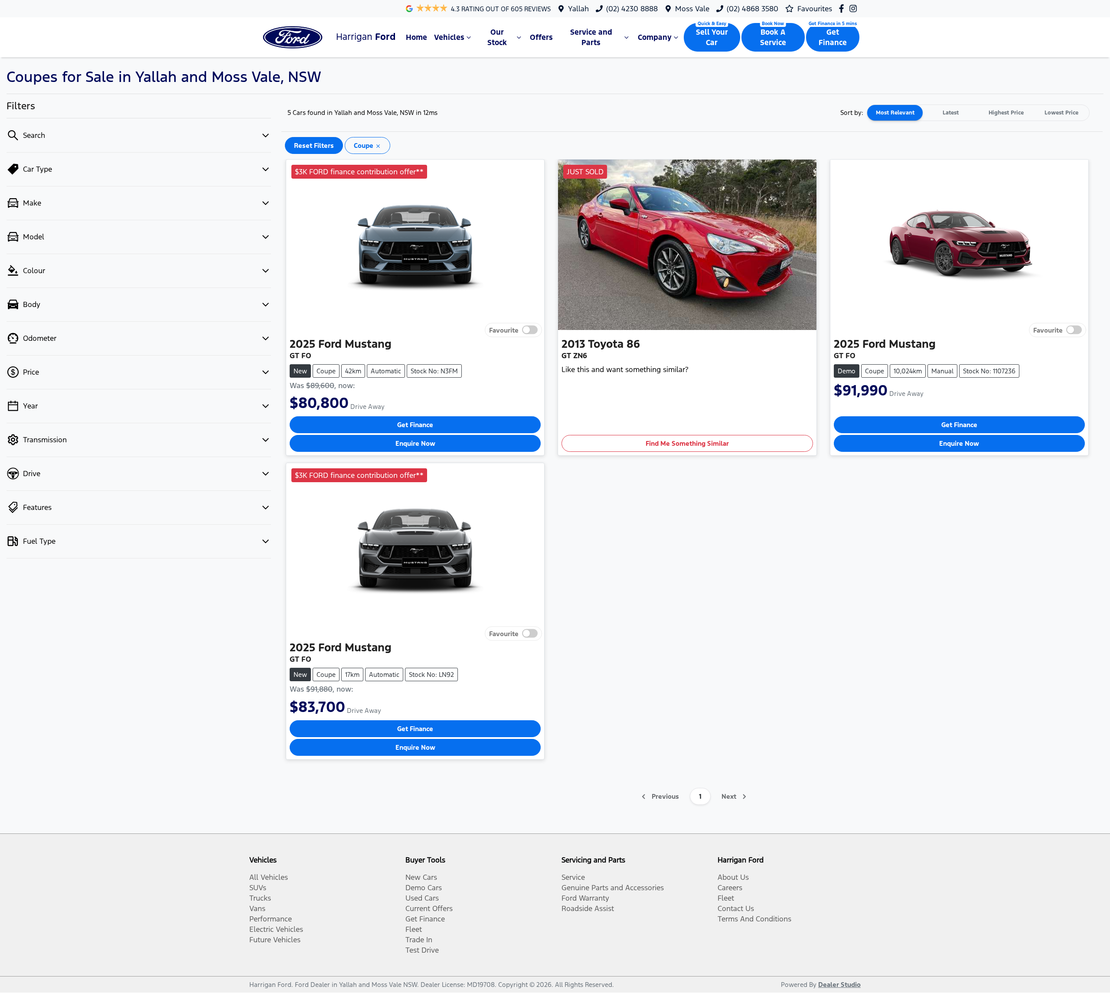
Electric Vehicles (276, 929)
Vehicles (449, 37)
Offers (541, 37)
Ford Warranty (585, 898)
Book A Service (773, 37)
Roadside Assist (588, 908)
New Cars (421, 877)
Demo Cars (423, 887)
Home (416, 37)
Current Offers (429, 908)
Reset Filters (314, 145)
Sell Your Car (712, 37)
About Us (733, 877)
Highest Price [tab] (1006, 112)
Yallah (578, 8)
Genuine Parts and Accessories (613, 887)
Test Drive (422, 950)
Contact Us (736, 908)
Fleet (413, 929)
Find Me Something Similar (687, 443)
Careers (730, 887)
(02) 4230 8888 (632, 8)
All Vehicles (268, 877)
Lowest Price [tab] (1061, 112)
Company (655, 37)
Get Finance (833, 37)
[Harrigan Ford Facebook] (843, 8)
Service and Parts (591, 37)
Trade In (418, 939)
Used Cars (422, 898)
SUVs (257, 887)
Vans (257, 908)
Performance (270, 919)
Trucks (260, 898)
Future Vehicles (274, 939)
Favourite (504, 330)
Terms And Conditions (754, 919)
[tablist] (978, 113)
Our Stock (497, 37)
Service (573, 877)
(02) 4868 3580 (752, 8)
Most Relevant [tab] (895, 112)
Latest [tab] (951, 112)
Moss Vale (692, 8)
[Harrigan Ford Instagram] (855, 8)
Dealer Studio (839, 984)
